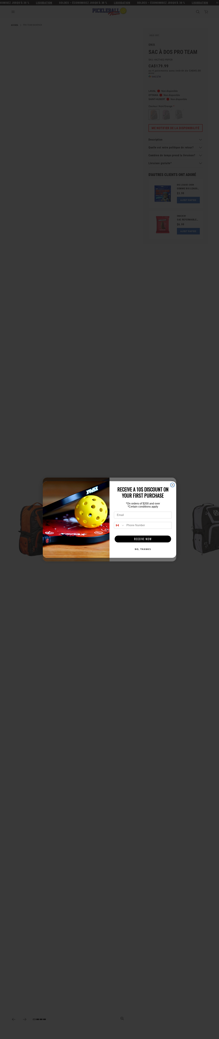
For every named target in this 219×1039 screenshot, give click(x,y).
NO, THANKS (143, 549)
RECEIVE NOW (143, 539)
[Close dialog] (172, 485)
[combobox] (119, 525)
